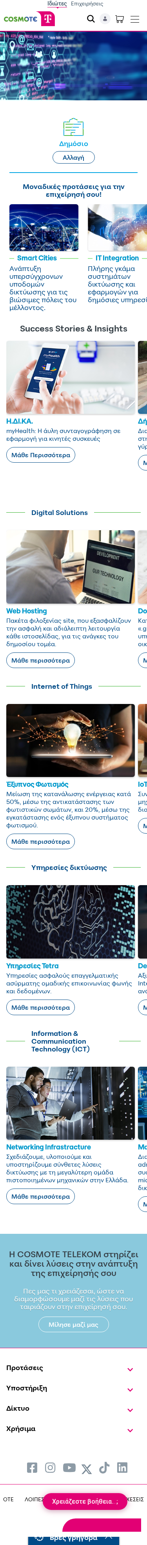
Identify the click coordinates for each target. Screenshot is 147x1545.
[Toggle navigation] (135, 17)
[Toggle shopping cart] (119, 19)
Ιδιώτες (57, 3)
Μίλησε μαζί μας (73, 1324)
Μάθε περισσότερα (40, 660)
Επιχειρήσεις (87, 3)
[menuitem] (32, 1467)
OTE (8, 1499)
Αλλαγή (73, 157)
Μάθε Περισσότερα (40, 455)
